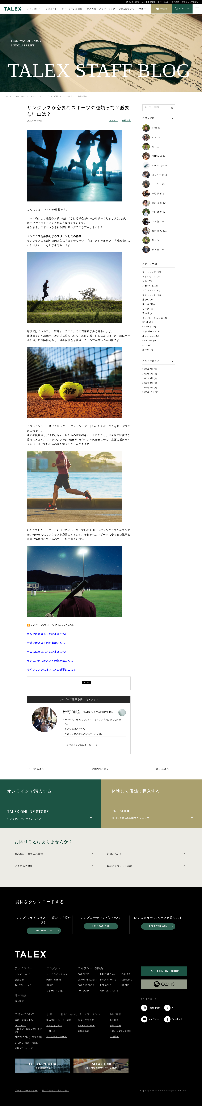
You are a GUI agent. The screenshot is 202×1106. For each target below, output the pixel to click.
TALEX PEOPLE (86, 1025)
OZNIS (49, 985)
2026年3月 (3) (149, 383)
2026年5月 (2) (149, 378)
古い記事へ (38, 769)
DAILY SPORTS (108, 980)
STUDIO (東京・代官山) (27, 1043)
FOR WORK (83, 991)
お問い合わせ (163, 2)
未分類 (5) (147, 350)
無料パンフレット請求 (120, 866)
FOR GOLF (105, 985)
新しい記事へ (162, 769)
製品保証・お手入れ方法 (29, 854)
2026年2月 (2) (149, 387)
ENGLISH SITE (132, 2)
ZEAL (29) (148, 322)
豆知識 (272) (149, 313)
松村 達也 (126, 120)
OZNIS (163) (149, 327)
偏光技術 (19, 980)
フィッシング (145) (152, 272)
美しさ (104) (149, 304)
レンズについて (23, 974)
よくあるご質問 (148, 2)
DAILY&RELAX (107, 974)
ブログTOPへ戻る (100, 769)
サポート (143, 9)
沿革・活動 (115, 1025)
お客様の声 (83, 1031)
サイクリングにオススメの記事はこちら (51, 669)
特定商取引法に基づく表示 (55, 1090)
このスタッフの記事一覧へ (80, 745)
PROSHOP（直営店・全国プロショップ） (28, 1028)
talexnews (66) (149, 340)
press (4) (146, 345)
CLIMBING (127, 980)
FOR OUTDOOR (86, 985)
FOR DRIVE (83, 974)
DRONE (125, 985)
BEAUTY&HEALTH (87, 980)
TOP (6, 96)
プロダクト (51, 9)
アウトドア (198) (151, 290)
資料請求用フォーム (56, 1036)
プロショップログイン (191, 2)
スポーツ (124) (150, 286)
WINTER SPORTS (109, 991)
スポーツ (34, 96)
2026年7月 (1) (149, 369)
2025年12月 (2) (150, 392)
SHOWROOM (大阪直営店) (28, 1037)
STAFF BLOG (19, 96)
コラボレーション (55, 991)
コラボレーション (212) (154, 318)
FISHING (126, 974)
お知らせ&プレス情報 (121, 1031)
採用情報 (114, 1036)
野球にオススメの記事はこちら (46, 642)
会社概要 (114, 1020)
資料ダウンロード (24, 1048)
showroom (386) (150, 336)
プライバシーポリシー (26, 1090)
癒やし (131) (149, 299)
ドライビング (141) (152, 276)
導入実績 (91, 9)
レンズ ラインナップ (57, 974)
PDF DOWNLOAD (44, 930)
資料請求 (175, 2)
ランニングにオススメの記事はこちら (50, 660)
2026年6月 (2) (149, 374)
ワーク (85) (148, 309)
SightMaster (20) (151, 331)
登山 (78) (147, 281)
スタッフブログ (107, 9)
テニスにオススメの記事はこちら (47, 651)
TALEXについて (23, 985)
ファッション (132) (152, 295)
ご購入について (126, 9)
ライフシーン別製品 (72, 9)
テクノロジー (34, 9)
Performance (53, 980)
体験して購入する (24, 1020)
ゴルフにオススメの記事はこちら (47, 634)
